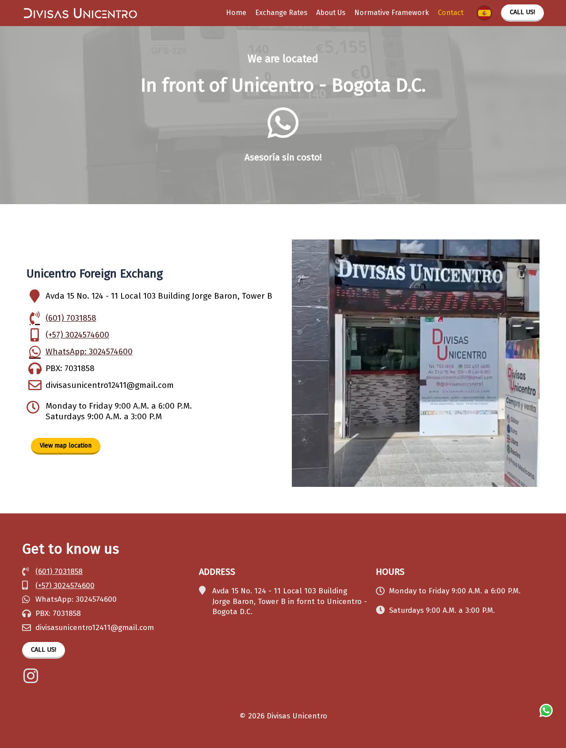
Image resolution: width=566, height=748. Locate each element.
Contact (450, 12)
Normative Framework (391, 12)
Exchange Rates (281, 12)
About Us (330, 12)
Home (236, 12)
